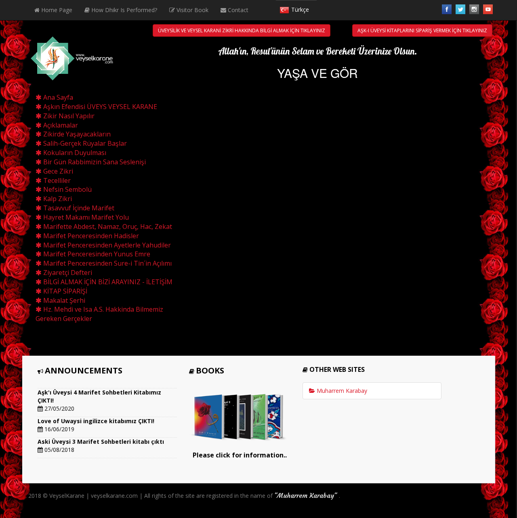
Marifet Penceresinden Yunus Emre (96, 254)
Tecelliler (56, 180)
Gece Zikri (57, 171)
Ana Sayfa (57, 97)
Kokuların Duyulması (74, 152)
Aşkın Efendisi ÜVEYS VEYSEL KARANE (99, 106)
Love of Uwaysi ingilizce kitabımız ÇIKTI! (96, 418)
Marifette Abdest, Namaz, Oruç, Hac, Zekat (107, 226)
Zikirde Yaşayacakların (76, 134)
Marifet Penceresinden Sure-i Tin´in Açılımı (107, 263)
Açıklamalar (60, 125)
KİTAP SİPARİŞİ (64, 291)
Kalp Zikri (57, 198)
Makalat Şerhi (63, 300)
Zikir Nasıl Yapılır (68, 115)
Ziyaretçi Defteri (67, 272)
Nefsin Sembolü (67, 189)
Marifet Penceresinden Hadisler (90, 235)
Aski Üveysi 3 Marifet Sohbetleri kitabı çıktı (101, 439)
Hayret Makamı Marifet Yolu (85, 217)
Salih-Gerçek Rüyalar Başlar (84, 143)
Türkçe (300, 9)
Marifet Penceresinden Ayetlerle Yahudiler (106, 245)
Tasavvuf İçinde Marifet (78, 207)
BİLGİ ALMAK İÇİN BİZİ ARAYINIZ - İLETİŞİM (107, 281)
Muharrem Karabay (341, 390)
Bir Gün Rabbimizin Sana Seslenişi (94, 161)
